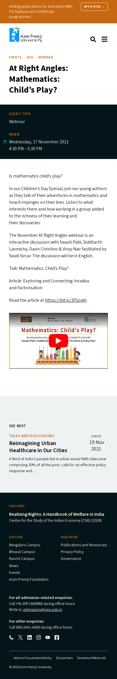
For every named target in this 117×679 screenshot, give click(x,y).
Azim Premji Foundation (29, 579)
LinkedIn (29, 637)
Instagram (38, 637)
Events (15, 57)
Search (93, 39)
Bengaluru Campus (24, 545)
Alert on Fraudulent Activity (32, 658)
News (13, 566)
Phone (11, 637)
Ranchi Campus (21, 559)
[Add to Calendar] (5, 142)
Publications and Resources (84, 545)
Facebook (56, 637)
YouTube (47, 637)
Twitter (20, 637)
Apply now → (94, 7)
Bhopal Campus (22, 552)
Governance (71, 559)
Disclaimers (64, 658)
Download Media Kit (91, 658)
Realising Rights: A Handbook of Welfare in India (56, 514)
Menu (104, 39)
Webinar (45, 57)
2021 (30, 57)
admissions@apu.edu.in (42, 610)
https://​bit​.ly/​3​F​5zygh (66, 300)
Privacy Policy (72, 552)
